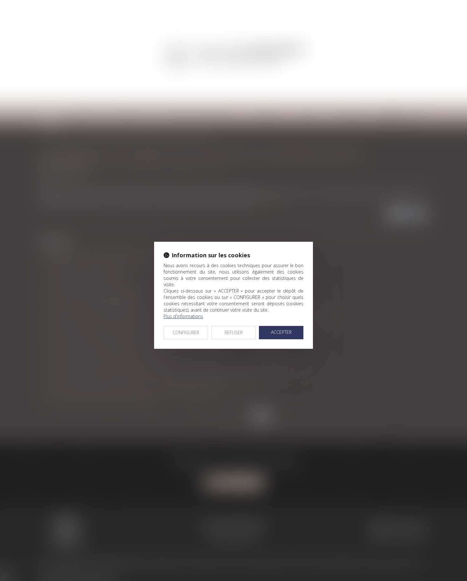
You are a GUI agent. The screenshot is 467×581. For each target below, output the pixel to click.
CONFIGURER (186, 332)
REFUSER (234, 332)
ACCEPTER (281, 332)
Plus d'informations (183, 316)
